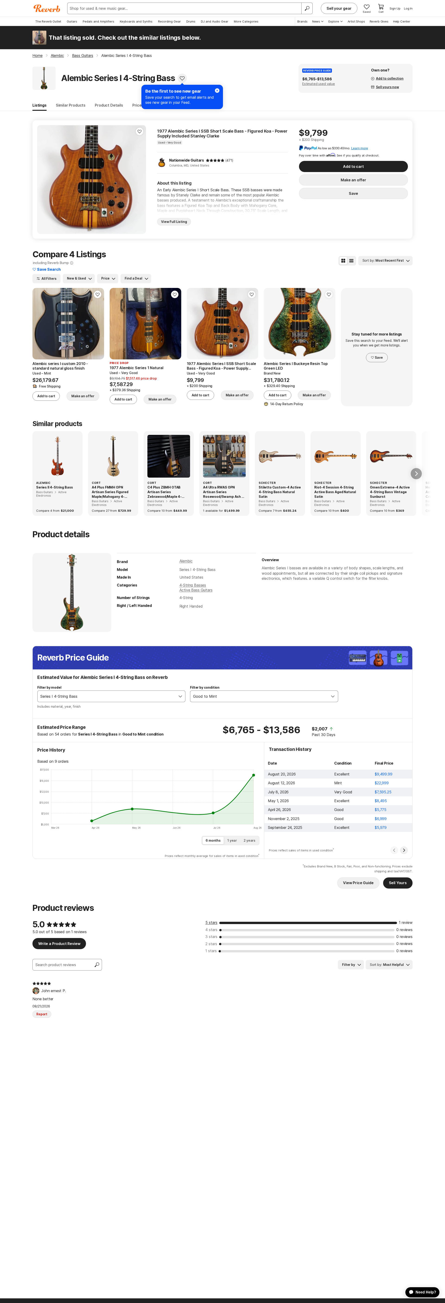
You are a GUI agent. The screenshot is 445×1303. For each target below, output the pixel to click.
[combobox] (107, 696)
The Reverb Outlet (48, 21)
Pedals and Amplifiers (98, 21)
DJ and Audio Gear (214, 21)
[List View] (351, 260)
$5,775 (380, 809)
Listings (39, 105)
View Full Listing (174, 222)
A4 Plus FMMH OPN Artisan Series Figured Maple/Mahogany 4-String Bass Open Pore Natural (110, 492)
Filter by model (49, 687)
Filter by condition (204, 687)
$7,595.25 (383, 792)
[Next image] (139, 179)
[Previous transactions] (394, 850)
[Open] (180, 696)
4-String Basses (192, 585)
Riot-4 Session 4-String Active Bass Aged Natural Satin (335, 491)
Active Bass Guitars (196, 590)
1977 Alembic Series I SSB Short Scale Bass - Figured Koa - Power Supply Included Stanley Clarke (222, 134)
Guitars (72, 21)
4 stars (211, 929)
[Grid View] (343, 260)
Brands (302, 21)
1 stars (211, 950)
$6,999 (381, 818)
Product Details (109, 105)
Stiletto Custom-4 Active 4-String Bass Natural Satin (280, 491)
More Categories (246, 21)
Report (41, 1014)
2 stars (211, 943)
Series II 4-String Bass (54, 487)
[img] (215, 160)
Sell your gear (339, 8)
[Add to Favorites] (182, 78)
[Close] (217, 90)
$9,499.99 (383, 774)
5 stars (211, 922)
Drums (190, 21)
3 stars (211, 936)
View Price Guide (358, 882)
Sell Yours (398, 882)
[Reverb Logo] (47, 8)
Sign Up (395, 8)
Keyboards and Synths (136, 21)
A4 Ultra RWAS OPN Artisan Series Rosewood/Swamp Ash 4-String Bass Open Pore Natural (224, 492)
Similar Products (71, 105)
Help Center (401, 21)
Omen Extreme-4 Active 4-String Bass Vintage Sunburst (390, 491)
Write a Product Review (59, 943)
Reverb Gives (379, 21)
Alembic (186, 561)
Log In (408, 8)
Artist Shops (356, 21)
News (316, 21)
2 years (249, 840)
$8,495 (381, 800)
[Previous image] (43, 179)
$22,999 (382, 783)
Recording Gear (169, 21)
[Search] (306, 8)
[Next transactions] (404, 850)
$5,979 (381, 827)
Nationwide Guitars (186, 160)
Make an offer (353, 180)
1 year (232, 840)
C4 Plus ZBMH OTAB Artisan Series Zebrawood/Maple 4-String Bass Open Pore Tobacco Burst (165, 492)
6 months (213, 840)
